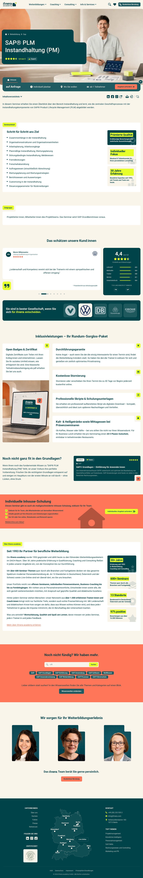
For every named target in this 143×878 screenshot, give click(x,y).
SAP (79, 464)
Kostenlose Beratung (71, 779)
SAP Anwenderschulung (46, 677)
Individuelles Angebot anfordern (120, 511)
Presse (34, 823)
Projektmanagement (113, 834)
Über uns (34, 813)
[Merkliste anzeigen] (114, 4)
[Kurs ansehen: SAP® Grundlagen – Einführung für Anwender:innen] (107, 468)
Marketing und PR (112, 851)
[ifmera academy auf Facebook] (36, 838)
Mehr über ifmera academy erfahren (24, 625)
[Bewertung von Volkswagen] (85, 310)
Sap (24, 34)
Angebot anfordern (124, 87)
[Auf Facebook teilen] (112, 96)
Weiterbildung (15, 34)
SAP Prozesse (83, 677)
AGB (51, 870)
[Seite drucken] (127, 96)
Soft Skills (109, 844)
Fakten (34, 820)
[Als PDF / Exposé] (131, 96)
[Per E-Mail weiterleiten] (121, 96)
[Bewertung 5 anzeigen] (57, 294)
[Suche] (109, 4)
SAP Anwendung (78, 673)
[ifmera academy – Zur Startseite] (10, 4)
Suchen (93, 664)
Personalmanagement (114, 841)
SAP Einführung (61, 673)
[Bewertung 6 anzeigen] (61, 294)
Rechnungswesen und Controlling (118, 848)
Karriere (34, 816)
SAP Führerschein (99, 677)
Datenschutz (59, 870)
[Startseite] (6, 34)
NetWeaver (108, 673)
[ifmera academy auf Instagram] (31, 838)
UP (128, 289)
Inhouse (13, 80)
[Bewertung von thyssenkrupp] (115, 310)
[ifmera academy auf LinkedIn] (27, 838)
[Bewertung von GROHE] (130, 310)
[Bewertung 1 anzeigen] (39, 294)
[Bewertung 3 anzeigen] (50, 294)
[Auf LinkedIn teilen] (108, 96)
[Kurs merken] (137, 96)
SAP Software (94, 673)
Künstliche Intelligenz (113, 837)
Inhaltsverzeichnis (11, 96)
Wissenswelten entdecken (71, 691)
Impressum (69, 870)
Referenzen (33, 827)
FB (116, 289)
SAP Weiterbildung (66, 677)
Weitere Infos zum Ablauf (14, 522)
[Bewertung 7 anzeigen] (64, 294)
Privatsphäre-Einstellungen (84, 870)
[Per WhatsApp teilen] (117, 96)
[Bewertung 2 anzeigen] (45, 294)
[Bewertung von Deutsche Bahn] (100, 310)
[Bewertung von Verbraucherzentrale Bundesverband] (70, 310)
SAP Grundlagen (45, 673)
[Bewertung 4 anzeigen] (54, 294)
